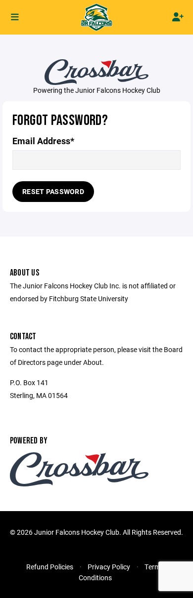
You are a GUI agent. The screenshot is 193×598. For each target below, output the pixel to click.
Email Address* (43, 141)
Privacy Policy (109, 566)
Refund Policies (49, 566)
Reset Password (53, 191)
